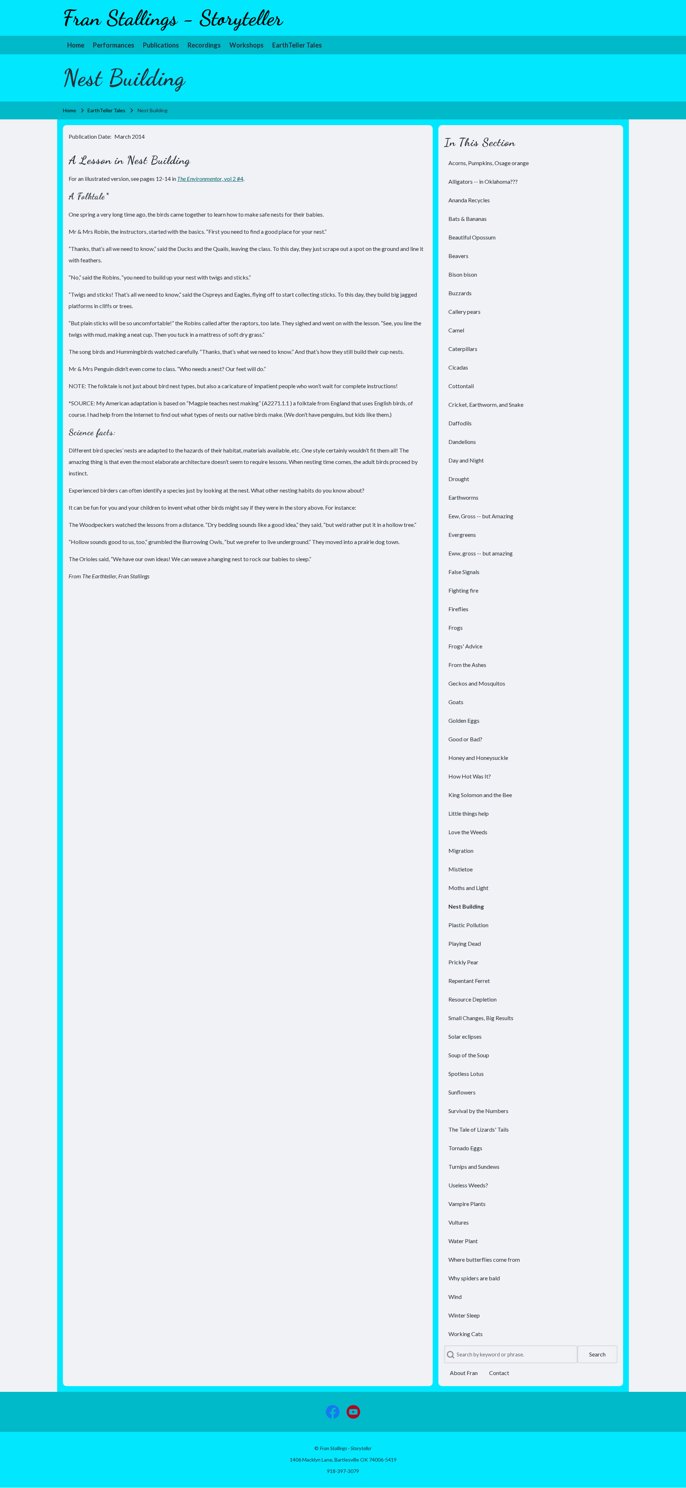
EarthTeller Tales (106, 110)
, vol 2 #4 (210, 178)
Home (69, 110)
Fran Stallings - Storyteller (173, 18)
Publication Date (89, 136)
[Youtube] (353, 1412)
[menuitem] (76, 45)
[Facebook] (333, 1412)
